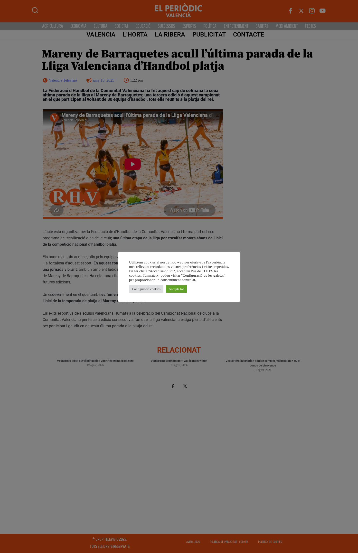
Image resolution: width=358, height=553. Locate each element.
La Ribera (170, 34)
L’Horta (135, 34)
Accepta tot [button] (176, 289)
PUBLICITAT (209, 34)
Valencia (100, 34)
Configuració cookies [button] (146, 289)
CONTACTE (248, 34)
